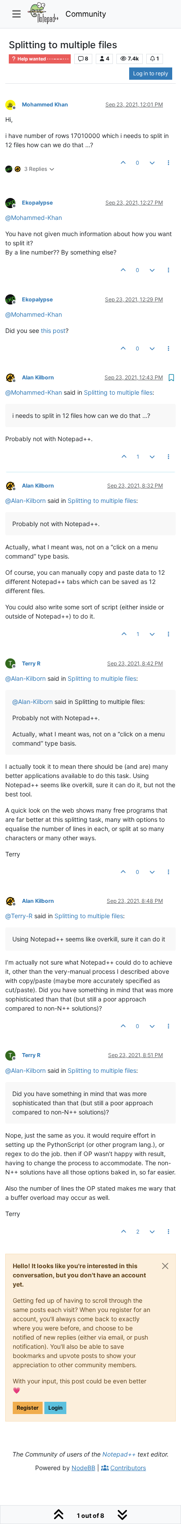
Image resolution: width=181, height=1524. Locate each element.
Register (28, 1407)
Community (85, 13)
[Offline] (13, 104)
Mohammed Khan (45, 104)
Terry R (31, 663)
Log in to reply (150, 73)
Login (55, 1407)
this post (53, 330)
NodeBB (83, 1467)
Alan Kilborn (38, 377)
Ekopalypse (37, 202)
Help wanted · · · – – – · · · (43, 59)
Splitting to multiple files (118, 392)
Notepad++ (119, 1454)
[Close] (165, 1266)
